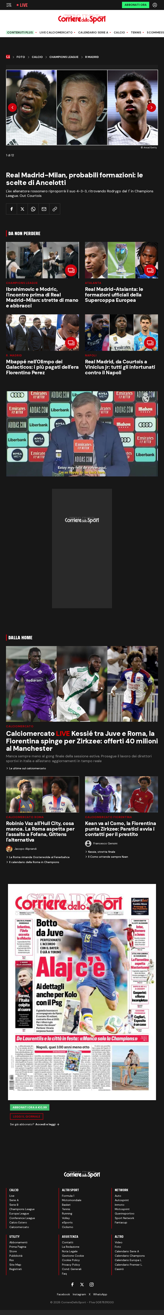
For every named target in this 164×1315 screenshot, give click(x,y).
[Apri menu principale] (9, 5)
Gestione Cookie (73, 1255)
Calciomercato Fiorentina (108, 817)
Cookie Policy (71, 1260)
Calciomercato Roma (25, 817)
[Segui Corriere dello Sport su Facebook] (72, 1284)
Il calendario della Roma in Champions (34, 862)
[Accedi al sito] (155, 5)
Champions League (63, 57)
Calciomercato (20, 726)
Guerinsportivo (124, 1213)
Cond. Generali (71, 1269)
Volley (66, 1218)
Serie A (14, 1200)
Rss (11, 1260)
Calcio (119, 32)
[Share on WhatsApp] (33, 209)
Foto (21, 57)
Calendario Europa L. (128, 1260)
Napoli (91, 355)
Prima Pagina (17, 1247)
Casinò (119, 1269)
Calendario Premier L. (129, 1264)
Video (118, 1242)
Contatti (67, 1242)
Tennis (136, 32)
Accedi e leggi (45, 1124)
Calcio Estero (18, 1222)
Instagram (79, 1294)
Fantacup (121, 1222)
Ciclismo (67, 1227)
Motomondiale (71, 1200)
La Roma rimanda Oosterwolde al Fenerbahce (39, 857)
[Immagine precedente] (12, 107)
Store (13, 1251)
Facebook (63, 1294)
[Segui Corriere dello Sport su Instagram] (91, 1284)
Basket (66, 1204)
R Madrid (92, 57)
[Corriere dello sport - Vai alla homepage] (82, 19)
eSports (67, 1222)
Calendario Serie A (93, 32)
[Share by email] (44, 209)
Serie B (13, 1204)
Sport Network (124, 1218)
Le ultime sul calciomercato (27, 768)
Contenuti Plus (20, 32)
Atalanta (93, 283)
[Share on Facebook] (11, 209)
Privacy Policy (71, 1264)
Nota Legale (70, 1251)
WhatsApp (100, 1294)
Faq (64, 1273)
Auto (118, 1196)
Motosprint (122, 1209)
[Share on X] (22, 209)
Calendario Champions (130, 1255)
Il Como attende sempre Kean (108, 856)
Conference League (22, 1218)
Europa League (19, 1213)
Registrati (15, 1269)
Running (67, 1213)
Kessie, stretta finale (101, 852)
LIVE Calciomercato (56, 32)
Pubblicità (15, 1255)
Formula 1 (68, 1196)
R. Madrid (14, 355)
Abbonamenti (18, 1242)
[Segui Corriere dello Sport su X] (82, 1284)
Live (24, 5)
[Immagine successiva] (151, 107)
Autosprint (122, 1200)
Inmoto (119, 1204)
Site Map (15, 1264)
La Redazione (70, 1247)
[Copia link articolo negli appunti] (54, 209)
